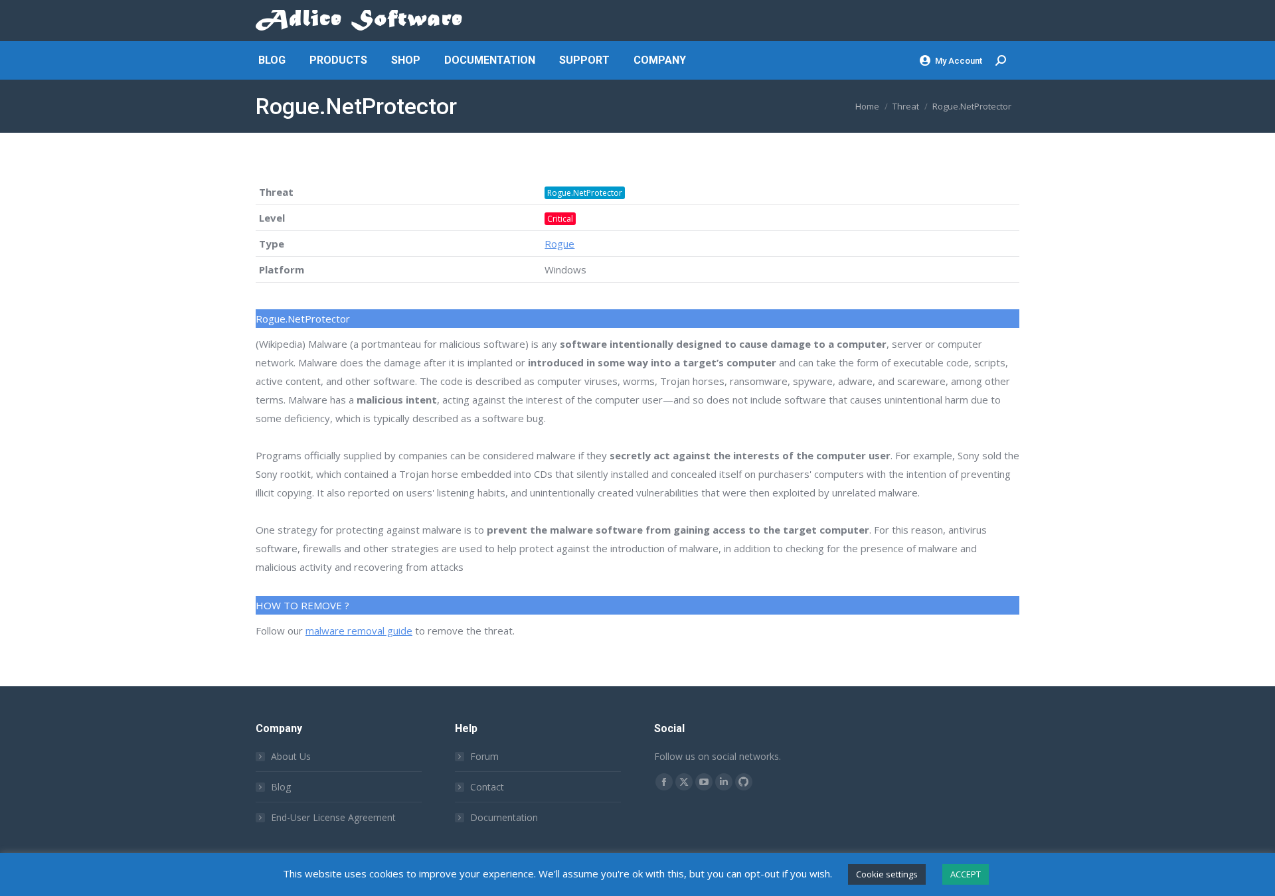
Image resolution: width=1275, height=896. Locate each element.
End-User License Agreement (333, 817)
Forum (484, 756)
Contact (487, 787)
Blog (281, 787)
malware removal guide (358, 630)
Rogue (559, 243)
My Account (958, 61)
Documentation (504, 817)
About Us (291, 756)
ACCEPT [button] (965, 874)
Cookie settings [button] (887, 874)
